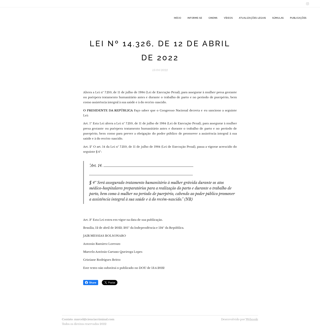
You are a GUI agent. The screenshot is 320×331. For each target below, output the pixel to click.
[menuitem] (177, 18)
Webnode (252, 319)
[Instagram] (307, 4)
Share (92, 282)
